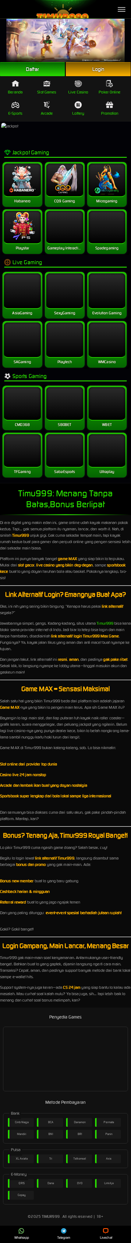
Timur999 (105, 623)
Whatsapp (21, 1237)
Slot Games (46, 92)
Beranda (15, 92)
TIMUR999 (51, 1216)
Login (98, 69)
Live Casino (78, 92)
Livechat (106, 1237)
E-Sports (15, 113)
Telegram (64, 1237)
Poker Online (109, 92)
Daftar (32, 69)
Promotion (110, 113)
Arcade (47, 113)
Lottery (78, 113)
